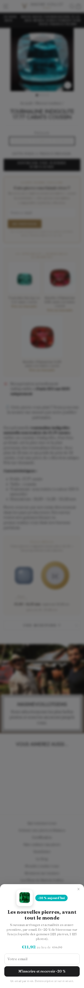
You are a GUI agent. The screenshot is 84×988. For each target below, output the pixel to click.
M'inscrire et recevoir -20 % (42, 971)
